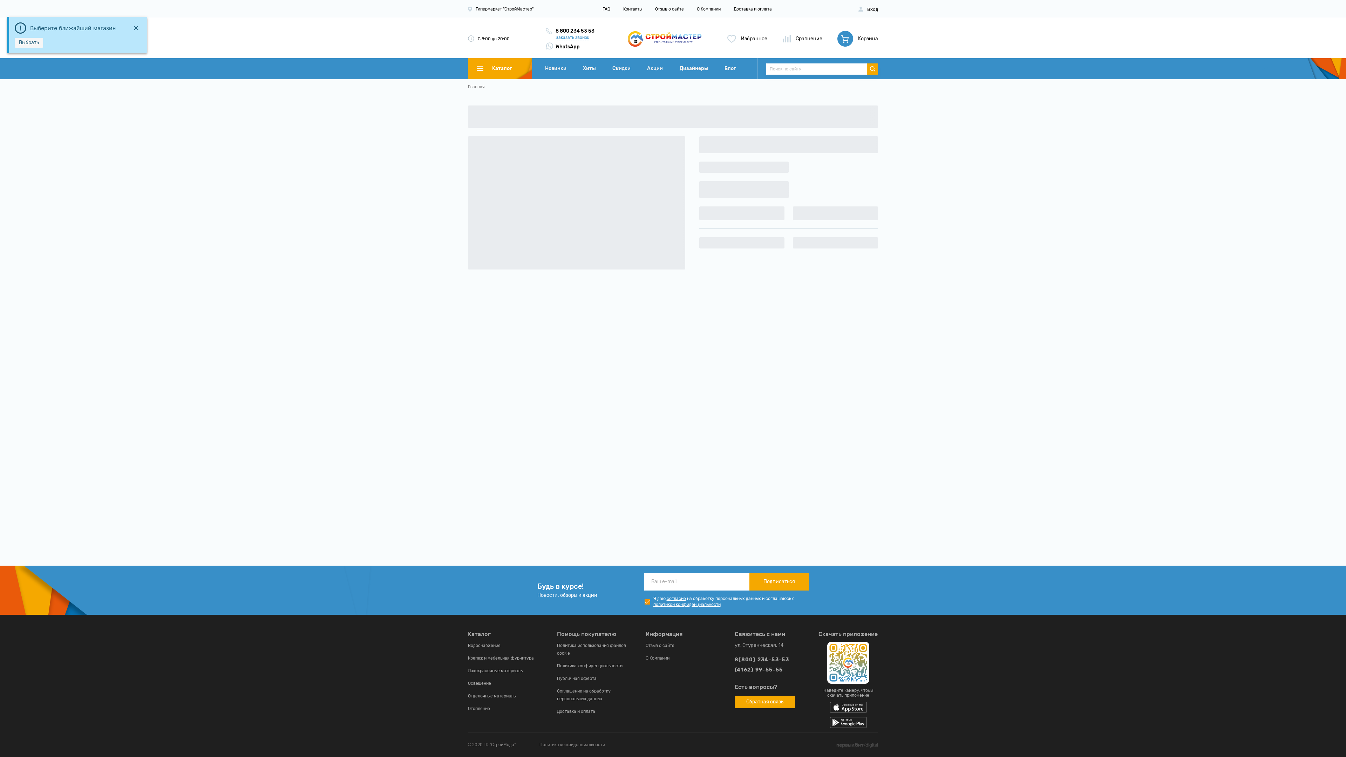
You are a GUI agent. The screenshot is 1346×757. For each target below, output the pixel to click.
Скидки (621, 68)
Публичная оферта (577, 678)
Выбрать (29, 43)
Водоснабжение (484, 645)
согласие (676, 598)
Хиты (589, 68)
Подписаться (779, 582)
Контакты (632, 9)
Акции (655, 68)
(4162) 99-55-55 (759, 670)
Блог (730, 68)
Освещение (479, 683)
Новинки (555, 68)
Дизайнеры (694, 68)
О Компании (709, 9)
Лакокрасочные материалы (495, 670)
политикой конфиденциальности (687, 604)
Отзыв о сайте (669, 9)
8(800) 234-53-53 (762, 660)
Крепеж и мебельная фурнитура (501, 658)
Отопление (479, 708)
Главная (476, 86)
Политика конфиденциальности (590, 665)
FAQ (606, 9)
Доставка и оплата (753, 9)
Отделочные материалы (492, 696)
